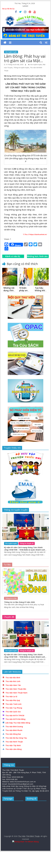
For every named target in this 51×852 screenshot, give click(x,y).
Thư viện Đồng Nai (13, 734)
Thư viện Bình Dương (14, 726)
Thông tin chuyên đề (27, 543)
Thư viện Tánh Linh (13, 704)
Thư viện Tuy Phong (13, 708)
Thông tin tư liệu (11, 598)
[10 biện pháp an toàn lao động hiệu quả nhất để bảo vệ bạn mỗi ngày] (25, 269)
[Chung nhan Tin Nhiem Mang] (25, 841)
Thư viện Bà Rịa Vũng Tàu (16, 738)
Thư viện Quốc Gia (13, 711)
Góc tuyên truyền (11, 52)
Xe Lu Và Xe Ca (8, 9)
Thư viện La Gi (11, 696)
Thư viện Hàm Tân (13, 685)
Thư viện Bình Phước (13, 730)
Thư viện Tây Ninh (13, 745)
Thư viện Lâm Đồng (13, 749)
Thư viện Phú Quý (12, 700)
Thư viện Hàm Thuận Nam (16, 693)
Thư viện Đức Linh (12, 681)
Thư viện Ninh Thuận (14, 742)
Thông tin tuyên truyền (21, 68)
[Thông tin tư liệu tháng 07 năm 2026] (25, 570)
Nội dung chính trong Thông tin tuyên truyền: (22, 76)
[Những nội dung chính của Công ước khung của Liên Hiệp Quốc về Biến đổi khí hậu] (9, 269)
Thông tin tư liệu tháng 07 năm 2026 (19, 602)
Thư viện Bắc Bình (12, 677)
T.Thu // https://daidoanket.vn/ (35, 234)
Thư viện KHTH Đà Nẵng (15, 719)
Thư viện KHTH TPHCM (14, 715)
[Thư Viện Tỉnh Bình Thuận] (5, 42)
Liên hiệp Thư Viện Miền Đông (17, 723)
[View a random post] (46, 42)
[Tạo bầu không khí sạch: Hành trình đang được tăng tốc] (41, 269)
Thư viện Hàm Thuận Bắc (15, 689)
